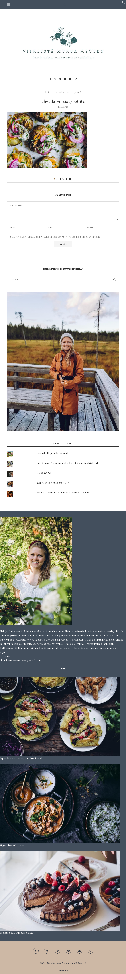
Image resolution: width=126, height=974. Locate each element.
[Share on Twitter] (63, 179)
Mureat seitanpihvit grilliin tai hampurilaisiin (63, 492)
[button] (123, 2)
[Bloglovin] (75, 79)
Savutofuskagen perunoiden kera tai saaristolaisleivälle (68, 462)
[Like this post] (57, 179)
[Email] (70, 79)
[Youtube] (65, 79)
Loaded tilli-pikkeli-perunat (52, 453)
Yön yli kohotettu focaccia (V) (53, 482)
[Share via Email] (70, 179)
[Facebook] (50, 79)
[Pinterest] (60, 79)
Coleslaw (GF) (44, 472)
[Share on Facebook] (60, 179)
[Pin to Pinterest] (66, 179)
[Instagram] (55, 79)
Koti (47, 92)
